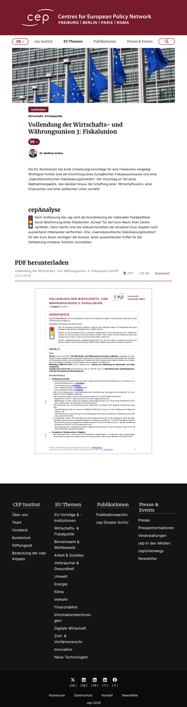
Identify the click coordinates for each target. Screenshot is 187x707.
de (18, 41)
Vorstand (19, 530)
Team (16, 522)
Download (162, 273)
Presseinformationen (156, 528)
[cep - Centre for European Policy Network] (94, 17)
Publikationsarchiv (112, 515)
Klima (59, 592)
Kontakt (107, 695)
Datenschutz (83, 695)
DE (32, 142)
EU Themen (73, 41)
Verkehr (61, 599)
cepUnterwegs (150, 551)
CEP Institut (26, 504)
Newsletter (147, 558)
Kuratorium (21, 538)
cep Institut (43, 41)
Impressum (57, 695)
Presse (144, 520)
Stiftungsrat (22, 545)
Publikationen (105, 41)
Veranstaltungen (152, 535)
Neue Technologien (71, 657)
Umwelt (60, 576)
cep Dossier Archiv (112, 522)
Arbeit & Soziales (69, 555)
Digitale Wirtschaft (70, 628)
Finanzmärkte (66, 607)
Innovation (63, 649)
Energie (60, 584)
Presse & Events (140, 41)
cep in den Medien (154, 543)
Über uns (20, 515)
